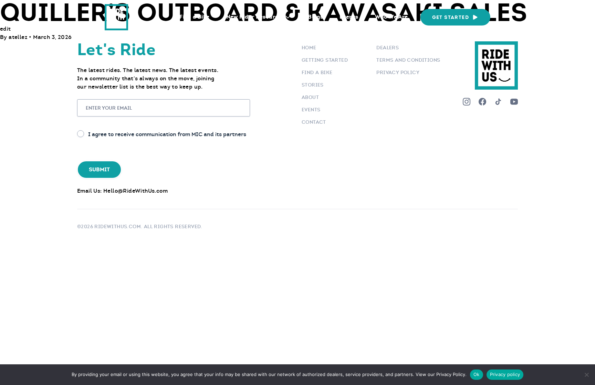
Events (349, 16)
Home (309, 47)
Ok (476, 374)
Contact (314, 122)
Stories (313, 85)
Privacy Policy (397, 72)
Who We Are (391, 16)
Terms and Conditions (408, 60)
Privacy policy (505, 374)
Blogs (315, 16)
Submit (99, 169)
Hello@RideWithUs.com (135, 190)
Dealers (387, 47)
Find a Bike (194, 16)
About (310, 97)
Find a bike (317, 72)
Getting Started (325, 60)
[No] (586, 374)
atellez (19, 37)
